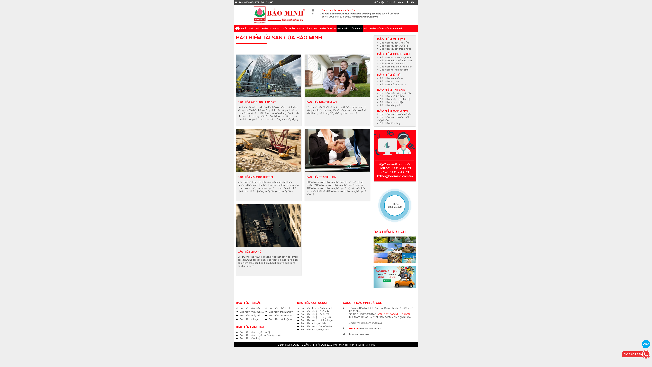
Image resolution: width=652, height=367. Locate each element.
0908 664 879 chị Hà (369, 328)
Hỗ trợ (401, 2)
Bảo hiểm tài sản (348, 28)
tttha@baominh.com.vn (364, 16)
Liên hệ (397, 28)
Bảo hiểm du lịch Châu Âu (394, 42)
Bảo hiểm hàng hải (376, 28)
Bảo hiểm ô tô (323, 28)
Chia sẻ (391, 2)
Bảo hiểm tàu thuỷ (390, 123)
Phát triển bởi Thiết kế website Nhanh (354, 344)
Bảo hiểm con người (296, 28)
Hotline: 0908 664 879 (247, 2)
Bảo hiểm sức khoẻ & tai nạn (396, 60)
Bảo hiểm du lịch (267, 28)
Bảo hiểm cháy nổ (249, 251)
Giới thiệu (379, 2)
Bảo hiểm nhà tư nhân (321, 102)
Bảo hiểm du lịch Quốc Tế (394, 45)
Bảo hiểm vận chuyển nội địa (396, 114)
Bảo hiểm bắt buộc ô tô (393, 84)
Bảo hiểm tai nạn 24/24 (393, 63)
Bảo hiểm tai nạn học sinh (394, 69)
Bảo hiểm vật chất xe (391, 78)
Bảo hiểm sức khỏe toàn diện (396, 66)
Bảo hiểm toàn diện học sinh (396, 57)
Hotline (395, 205)
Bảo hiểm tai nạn (389, 81)
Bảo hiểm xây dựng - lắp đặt (257, 102)
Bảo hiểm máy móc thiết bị (255, 177)
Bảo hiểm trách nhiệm (321, 177)
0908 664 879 (336, 16)
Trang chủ (237, 28)
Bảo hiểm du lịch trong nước (395, 48)
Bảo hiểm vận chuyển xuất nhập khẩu (260, 335)
